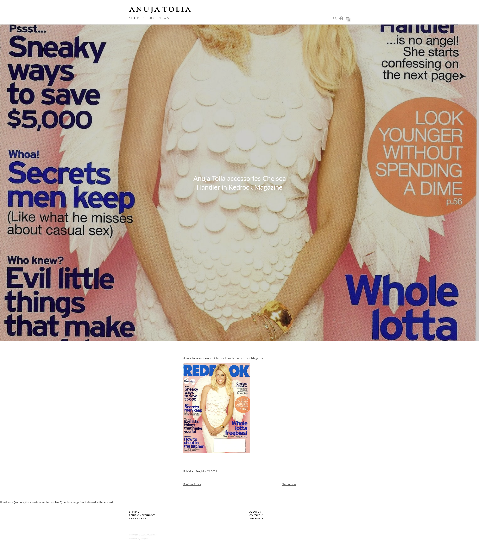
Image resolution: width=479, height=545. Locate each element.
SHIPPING (134, 511)
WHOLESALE (256, 518)
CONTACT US (256, 515)
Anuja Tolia (152, 534)
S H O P (133, 18)
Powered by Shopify (138, 538)
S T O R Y (148, 18)
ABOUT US (255, 511)
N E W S (164, 18)
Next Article (289, 484)
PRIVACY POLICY (137, 518)
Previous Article (192, 484)
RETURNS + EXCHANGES (142, 515)
